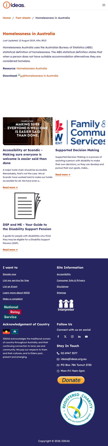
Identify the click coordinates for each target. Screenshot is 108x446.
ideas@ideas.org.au (74, 359)
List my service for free (16, 280)
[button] (103, 5)
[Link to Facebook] (58, 336)
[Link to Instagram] (72, 336)
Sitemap (61, 292)
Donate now (9, 274)
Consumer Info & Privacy (71, 280)
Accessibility (64, 274)
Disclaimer (63, 286)
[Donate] (71, 379)
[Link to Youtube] (86, 336)
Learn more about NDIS (16, 292)
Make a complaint (13, 298)
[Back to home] (14, 5)
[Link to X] (65, 336)
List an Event (10, 286)
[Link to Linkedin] (79, 336)
